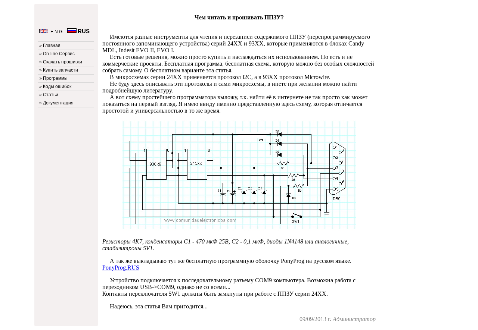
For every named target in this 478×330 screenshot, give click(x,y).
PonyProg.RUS (120, 267)
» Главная (49, 45)
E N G (55, 31)
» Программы (53, 78)
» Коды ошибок (55, 86)
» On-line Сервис (57, 53)
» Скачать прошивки (60, 62)
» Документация (56, 103)
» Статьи (48, 94)
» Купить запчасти (58, 70)
